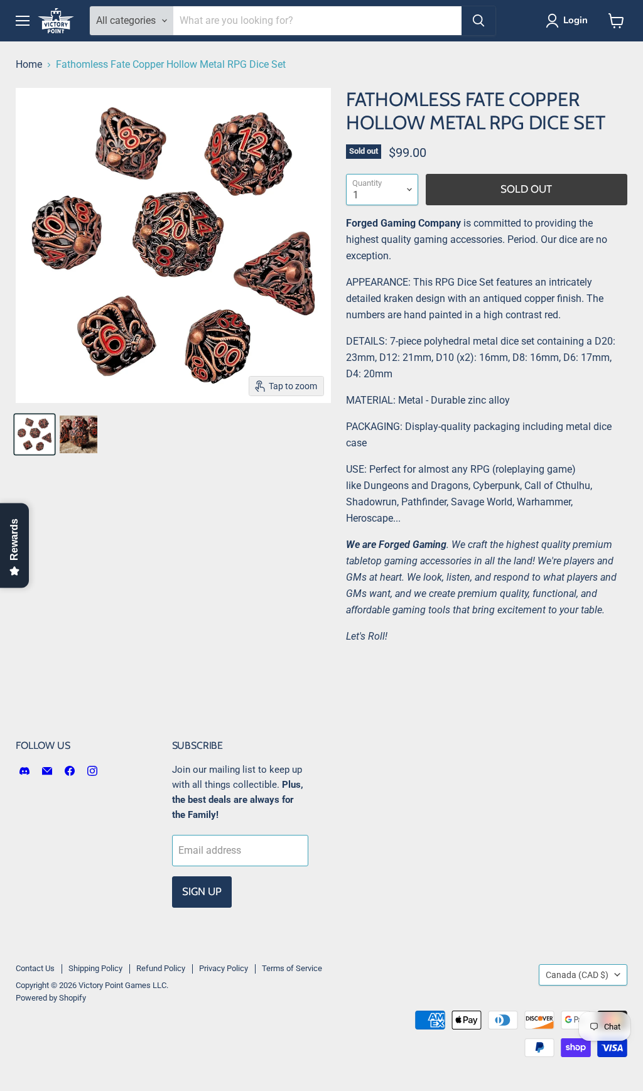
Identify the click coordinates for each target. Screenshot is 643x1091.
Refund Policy (160, 968)
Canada (577, 975)
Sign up (202, 891)
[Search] (478, 20)
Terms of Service (292, 968)
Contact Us (35, 968)
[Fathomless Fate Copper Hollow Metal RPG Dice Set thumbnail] (34, 434)
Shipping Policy (95, 968)
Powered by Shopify (51, 997)
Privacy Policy (223, 968)
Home (29, 64)
